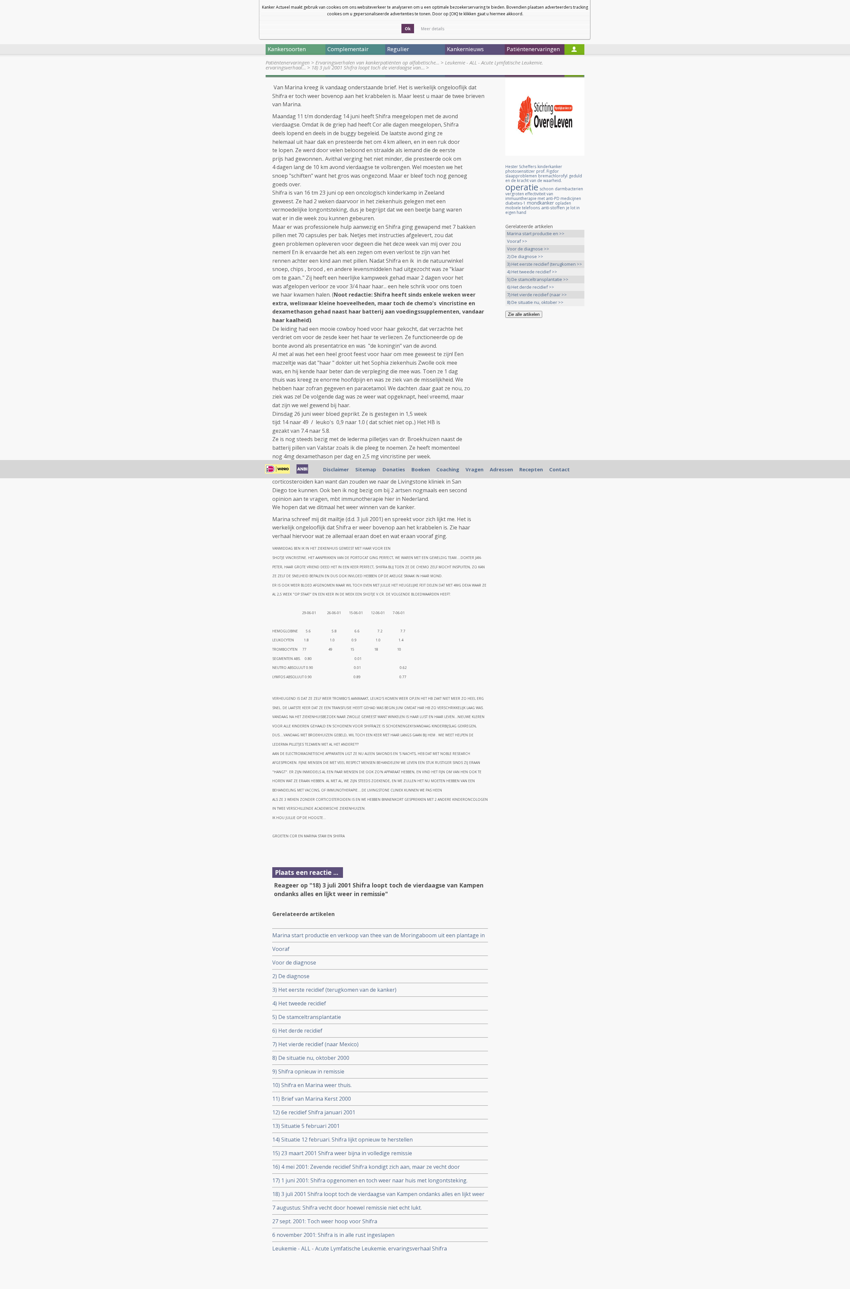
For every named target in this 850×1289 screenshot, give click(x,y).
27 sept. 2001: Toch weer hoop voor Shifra (324, 1221)
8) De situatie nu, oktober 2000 (310, 1057)
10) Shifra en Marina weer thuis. (312, 1085)
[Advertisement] (544, 427)
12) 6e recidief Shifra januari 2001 (313, 1112)
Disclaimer (336, 469)
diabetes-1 (515, 203)
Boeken (420, 469)
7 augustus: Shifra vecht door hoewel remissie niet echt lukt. (347, 1207)
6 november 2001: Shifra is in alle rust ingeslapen (333, 1235)
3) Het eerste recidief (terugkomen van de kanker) (334, 989)
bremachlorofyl (552, 176)
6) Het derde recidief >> (530, 287)
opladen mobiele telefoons (538, 205)
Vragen (474, 469)
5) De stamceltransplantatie (306, 1017)
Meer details (432, 29)
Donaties (393, 469)
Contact (559, 469)
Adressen (501, 469)
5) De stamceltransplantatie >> (537, 279)
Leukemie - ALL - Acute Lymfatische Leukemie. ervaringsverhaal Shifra (359, 1248)
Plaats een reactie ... (306, 872)
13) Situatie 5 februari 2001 (306, 1126)
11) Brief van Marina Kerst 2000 (311, 1098)
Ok (408, 29)
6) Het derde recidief (297, 1030)
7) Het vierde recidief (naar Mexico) (315, 1044)
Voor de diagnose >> (528, 249)
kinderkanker (550, 166)
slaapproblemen (521, 176)
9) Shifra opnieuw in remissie (308, 1071)
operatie (521, 187)
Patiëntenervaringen (288, 62)
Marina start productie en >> (535, 233)
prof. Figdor (547, 171)
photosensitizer (520, 171)
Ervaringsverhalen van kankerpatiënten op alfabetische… (377, 62)
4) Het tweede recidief (299, 1003)
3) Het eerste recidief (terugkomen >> (544, 264)
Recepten (531, 469)
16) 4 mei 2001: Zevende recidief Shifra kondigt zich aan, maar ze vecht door (366, 1166)
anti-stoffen (553, 208)
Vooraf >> (517, 241)
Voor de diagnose (294, 962)
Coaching (447, 469)
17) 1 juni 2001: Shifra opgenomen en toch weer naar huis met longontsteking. (370, 1180)
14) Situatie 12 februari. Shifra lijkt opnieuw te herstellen (342, 1139)
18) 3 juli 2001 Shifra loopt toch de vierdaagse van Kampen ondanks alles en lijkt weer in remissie (378, 1194)
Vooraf (281, 949)
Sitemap (365, 469)
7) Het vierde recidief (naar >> (537, 295)
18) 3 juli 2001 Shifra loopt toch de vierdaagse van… (368, 67)
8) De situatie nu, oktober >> (535, 302)
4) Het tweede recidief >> (532, 272)
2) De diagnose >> (525, 256)
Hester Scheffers (520, 166)
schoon (546, 189)
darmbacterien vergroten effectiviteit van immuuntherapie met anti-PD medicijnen (544, 193)
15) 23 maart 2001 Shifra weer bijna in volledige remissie (342, 1153)
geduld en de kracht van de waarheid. (543, 178)
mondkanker (540, 203)
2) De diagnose (290, 976)
